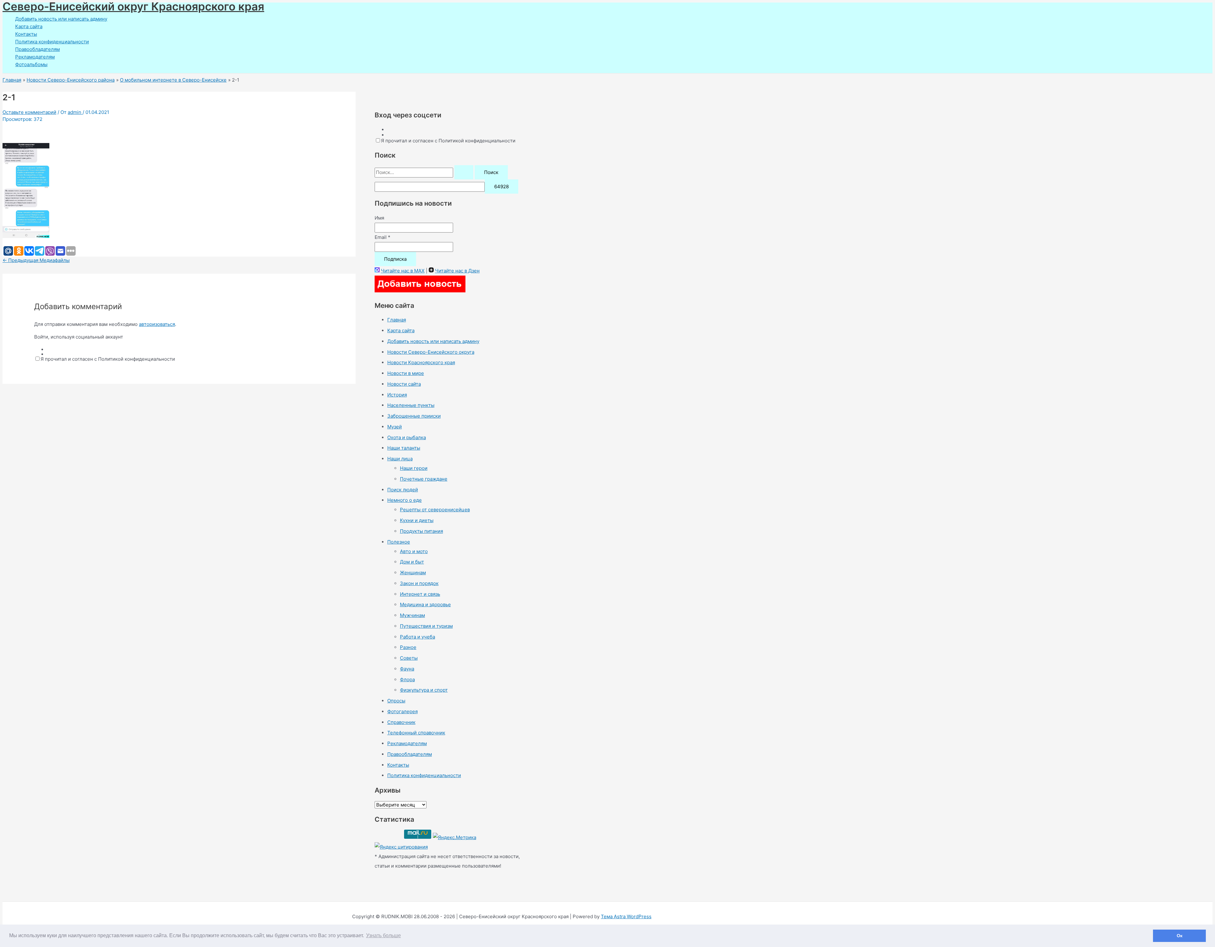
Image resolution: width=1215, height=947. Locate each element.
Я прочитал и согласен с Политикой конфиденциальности (107, 359)
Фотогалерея (402, 711)
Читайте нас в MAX (403, 271)
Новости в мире (405, 373)
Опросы (396, 701)
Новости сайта (404, 384)
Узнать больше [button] (383, 935)
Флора (407, 679)
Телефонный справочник (416, 733)
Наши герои (413, 468)
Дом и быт (412, 562)
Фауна (407, 669)
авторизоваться (157, 324)
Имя (379, 218)
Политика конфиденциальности (52, 42)
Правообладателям (37, 49)
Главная (396, 320)
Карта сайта (28, 26)
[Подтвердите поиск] (463, 172)
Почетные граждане (423, 479)
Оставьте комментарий (29, 112)
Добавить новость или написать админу (61, 19)
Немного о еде (404, 500)
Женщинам (413, 573)
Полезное (398, 542)
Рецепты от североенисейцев (435, 510)
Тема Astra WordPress (626, 916)
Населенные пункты (410, 405)
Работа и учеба (417, 637)
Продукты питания (421, 531)
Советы (409, 658)
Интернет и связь (420, 594)
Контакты (26, 34)
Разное (408, 647)
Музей (394, 427)
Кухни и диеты (416, 520)
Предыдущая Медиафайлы (36, 260)
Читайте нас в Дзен (457, 271)
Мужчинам (412, 615)
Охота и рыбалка (406, 437)
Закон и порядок (419, 583)
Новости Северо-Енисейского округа (430, 352)
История (397, 395)
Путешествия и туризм (426, 626)
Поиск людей (402, 490)
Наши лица (400, 459)
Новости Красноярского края (421, 362)
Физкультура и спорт (424, 690)
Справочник (401, 722)
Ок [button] (1179, 935)
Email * (382, 237)
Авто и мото (414, 551)
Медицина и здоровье (425, 604)
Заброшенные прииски (414, 416)
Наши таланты (403, 448)
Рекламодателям (35, 57)
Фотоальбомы (31, 64)
